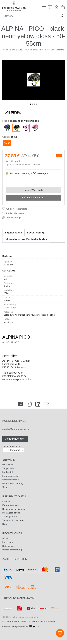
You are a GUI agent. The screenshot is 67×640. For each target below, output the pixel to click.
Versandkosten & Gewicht (28, 164)
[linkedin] (38, 405)
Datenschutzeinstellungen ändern (22, 617)
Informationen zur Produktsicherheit (26, 239)
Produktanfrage (13, 217)
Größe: (6, 137)
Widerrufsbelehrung (12, 549)
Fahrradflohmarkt (10, 505)
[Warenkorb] (63, 7)
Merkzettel (7, 472)
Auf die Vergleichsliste (16, 209)
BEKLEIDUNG (16, 50)
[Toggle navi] (44, 7)
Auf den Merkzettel (14, 213)
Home (5, 50)
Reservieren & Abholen (33, 197)
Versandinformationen (13, 520)
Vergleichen (8, 468)
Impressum (7, 542)
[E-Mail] (47, 405)
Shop (4, 487)
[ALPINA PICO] (33, 79)
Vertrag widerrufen (15, 438)
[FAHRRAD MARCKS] (14, 6)
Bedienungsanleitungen (14, 509)
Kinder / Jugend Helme (53, 50)
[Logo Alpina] (12, 112)
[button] (30, 104)
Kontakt (6, 501)
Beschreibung (35, 232)
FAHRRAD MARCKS (20, 621)
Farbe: (6, 121)
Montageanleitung (11, 512)
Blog (4, 524)
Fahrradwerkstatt (10, 476)
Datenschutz (8, 546)
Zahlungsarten (9, 516)
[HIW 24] (32, 626)
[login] (56, 7)
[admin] (37, 626)
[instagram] (29, 405)
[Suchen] (62, 16)
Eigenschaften (13, 232)
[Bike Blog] (50, 7)
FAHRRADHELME (33, 50)
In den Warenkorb (34, 190)
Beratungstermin (10, 479)
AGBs (5, 538)
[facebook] (20, 405)
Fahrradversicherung (12, 483)
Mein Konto (8, 464)
